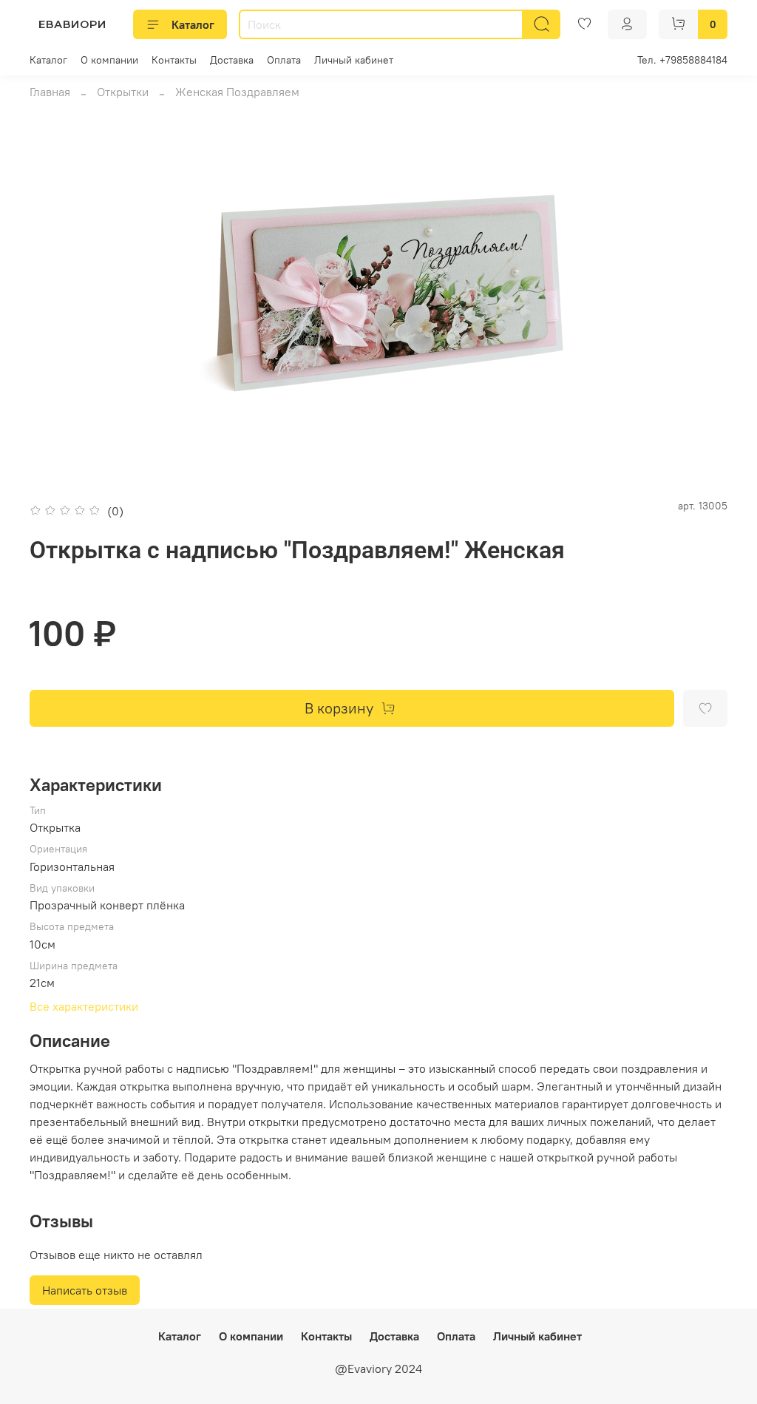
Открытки (123, 91)
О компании (109, 60)
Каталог (193, 24)
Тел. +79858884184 (682, 60)
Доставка (232, 60)
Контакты (174, 60)
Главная (50, 91)
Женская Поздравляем (237, 91)
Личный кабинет (353, 60)
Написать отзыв (84, 1290)
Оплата (284, 60)
